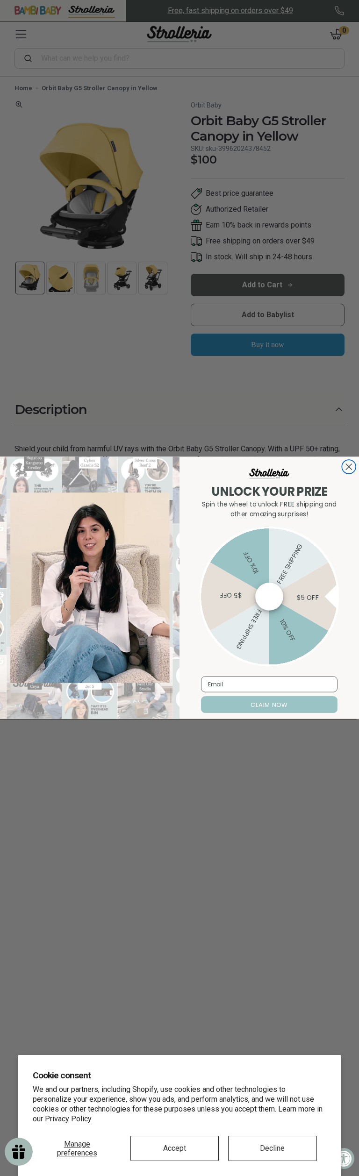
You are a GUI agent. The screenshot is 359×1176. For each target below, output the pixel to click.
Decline (272, 1148)
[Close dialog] (349, 467)
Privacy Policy (68, 1118)
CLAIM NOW (269, 705)
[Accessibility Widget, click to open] (343, 1158)
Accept (174, 1148)
